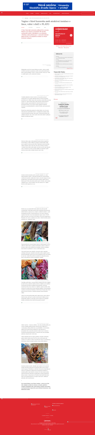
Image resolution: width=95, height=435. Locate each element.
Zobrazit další (70, 68)
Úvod (27, 13)
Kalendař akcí (56, 13)
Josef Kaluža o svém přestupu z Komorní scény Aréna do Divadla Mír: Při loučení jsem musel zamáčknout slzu (64, 76)
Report (45, 27)
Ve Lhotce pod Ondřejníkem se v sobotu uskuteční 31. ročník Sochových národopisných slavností (63, 87)
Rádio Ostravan (65, 13)
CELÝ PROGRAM (69, 43)
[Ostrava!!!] (58, 410)
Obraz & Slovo (44, 13)
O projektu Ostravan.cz (45, 415)
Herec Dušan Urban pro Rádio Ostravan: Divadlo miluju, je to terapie (64, 91)
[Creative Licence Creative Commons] (47, 407)
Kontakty (51, 415)
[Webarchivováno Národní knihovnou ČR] (37, 407)
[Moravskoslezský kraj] (58, 407)
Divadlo (37, 13)
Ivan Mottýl (22, 27)
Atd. (50, 13)
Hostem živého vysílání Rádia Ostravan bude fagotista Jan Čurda (63, 82)
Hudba (32, 13)
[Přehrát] (71, 35)
